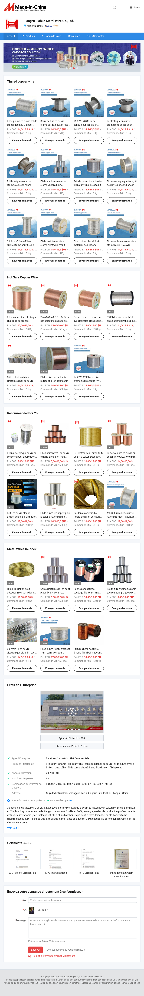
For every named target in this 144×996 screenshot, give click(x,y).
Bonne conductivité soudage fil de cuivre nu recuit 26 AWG (86, 592)
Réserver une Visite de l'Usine (72, 746)
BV (71, 800)
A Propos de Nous (51, 36)
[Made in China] (26, 7)
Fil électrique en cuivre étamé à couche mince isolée (19, 185)
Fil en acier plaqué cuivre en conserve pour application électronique (22, 456)
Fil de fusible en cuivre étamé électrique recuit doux (52, 245)
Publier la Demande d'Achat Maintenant (51, 955)
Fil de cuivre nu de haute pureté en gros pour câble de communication (54, 380)
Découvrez (74, 36)
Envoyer (35, 949)
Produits (30, 36)
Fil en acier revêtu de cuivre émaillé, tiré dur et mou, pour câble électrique (54, 456)
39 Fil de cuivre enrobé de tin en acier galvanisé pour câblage (121, 320)
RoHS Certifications (88, 872)
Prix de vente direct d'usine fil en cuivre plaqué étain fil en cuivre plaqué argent (88, 185)
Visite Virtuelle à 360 (74, 738)
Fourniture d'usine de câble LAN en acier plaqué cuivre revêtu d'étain (121, 592)
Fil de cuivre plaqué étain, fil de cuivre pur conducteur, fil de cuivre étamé (122, 185)
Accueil (11, 36)
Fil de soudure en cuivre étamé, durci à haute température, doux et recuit (55, 185)
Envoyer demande (22, 140)
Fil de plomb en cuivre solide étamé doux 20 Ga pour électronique (22, 124)
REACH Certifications (55, 872)
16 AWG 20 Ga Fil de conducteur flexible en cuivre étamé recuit (85, 124)
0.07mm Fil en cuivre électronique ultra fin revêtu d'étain (22, 652)
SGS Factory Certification (22, 872)
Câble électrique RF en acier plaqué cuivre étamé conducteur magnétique (55, 592)
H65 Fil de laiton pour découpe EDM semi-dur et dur (21, 592)
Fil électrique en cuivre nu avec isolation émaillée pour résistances (88, 320)
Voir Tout (12, 828)
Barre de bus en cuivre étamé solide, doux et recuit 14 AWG (55, 124)
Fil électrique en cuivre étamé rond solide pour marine (119, 124)
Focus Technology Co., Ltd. (70, 976)
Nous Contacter (95, 36)
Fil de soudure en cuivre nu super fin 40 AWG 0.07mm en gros (121, 456)
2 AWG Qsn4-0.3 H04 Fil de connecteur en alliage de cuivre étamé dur (55, 320)
